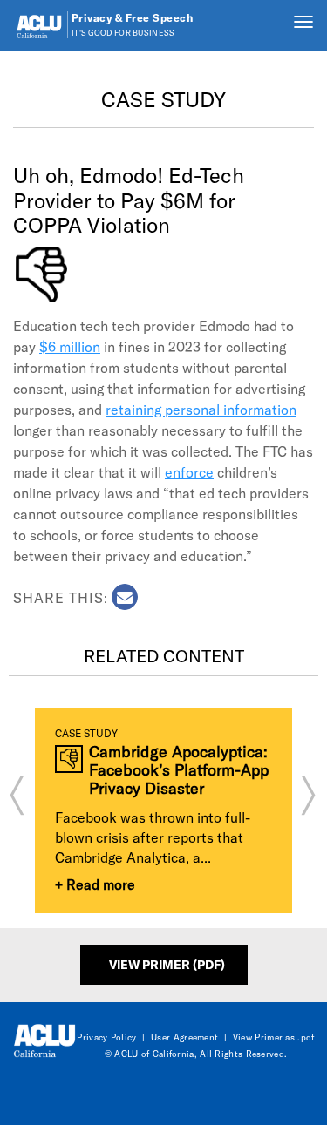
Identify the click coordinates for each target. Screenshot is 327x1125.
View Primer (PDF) (167, 964)
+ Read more (95, 884)
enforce (189, 472)
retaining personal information (201, 409)
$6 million (69, 346)
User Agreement (184, 1037)
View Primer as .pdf (274, 1037)
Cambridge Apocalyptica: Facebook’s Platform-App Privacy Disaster (179, 769)
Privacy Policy (106, 1037)
